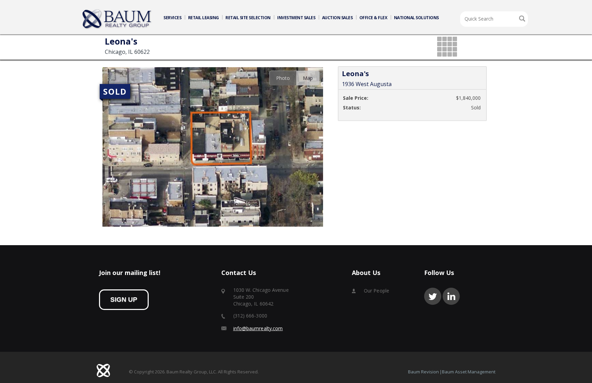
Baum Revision (423, 372)
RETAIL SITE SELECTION (248, 18)
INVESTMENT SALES (296, 18)
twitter (432, 296)
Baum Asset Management (468, 372)
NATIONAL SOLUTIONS (416, 18)
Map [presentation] (308, 78)
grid (447, 47)
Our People (376, 290)
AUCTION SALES (337, 18)
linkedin (451, 296)
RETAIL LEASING (203, 18)
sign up (123, 299)
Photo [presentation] (283, 78)
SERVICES (172, 18)
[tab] (282, 78)
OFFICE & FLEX (373, 18)
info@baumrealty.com (258, 328)
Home (117, 19)
